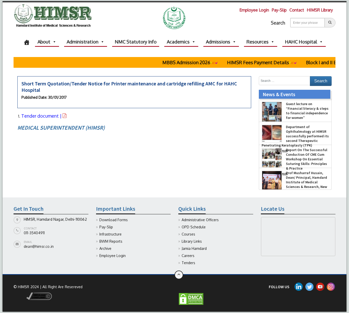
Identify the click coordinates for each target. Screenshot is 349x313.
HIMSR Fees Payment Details (253, 62)
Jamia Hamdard (194, 248)
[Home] (27, 42)
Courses (188, 234)
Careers (188, 255)
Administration (82, 41)
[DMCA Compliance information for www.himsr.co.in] (33, 296)
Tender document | (42, 116)
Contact (296, 10)
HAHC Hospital (301, 41)
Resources (258, 41)
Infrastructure (110, 234)
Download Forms (113, 220)
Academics (178, 41)
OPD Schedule (194, 227)
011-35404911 (34, 233)
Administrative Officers (200, 220)
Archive (105, 248)
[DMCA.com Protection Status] (191, 298)
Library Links (192, 241)
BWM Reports (110, 241)
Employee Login (254, 10)
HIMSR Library (320, 10)
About (44, 41)
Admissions (218, 41)
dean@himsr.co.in (39, 246)
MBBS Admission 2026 (181, 62)
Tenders (188, 263)
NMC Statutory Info (136, 41)
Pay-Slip (279, 10)
